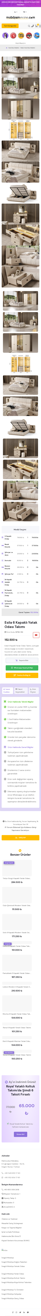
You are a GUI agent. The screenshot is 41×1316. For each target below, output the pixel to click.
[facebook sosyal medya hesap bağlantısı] (12, 1312)
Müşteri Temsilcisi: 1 (11, 1194)
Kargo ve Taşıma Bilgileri (12, 1228)
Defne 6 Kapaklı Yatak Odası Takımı (17, 946)
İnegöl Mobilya (8, 1258)
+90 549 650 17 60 (12, 1173)
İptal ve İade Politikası (10, 1232)
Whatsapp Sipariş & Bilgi (23, 668)
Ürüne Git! (20, 1134)
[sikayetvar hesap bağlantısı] (28, 1312)
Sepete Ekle (23, 660)
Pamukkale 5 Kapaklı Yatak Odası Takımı (19, 973)
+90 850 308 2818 (11, 1189)
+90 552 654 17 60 (12, 1177)
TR (24, 12)
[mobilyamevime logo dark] (21, 18)
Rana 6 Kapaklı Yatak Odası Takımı (17, 1027)
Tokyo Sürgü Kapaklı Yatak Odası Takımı (19, 878)
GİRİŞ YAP (22, 838)
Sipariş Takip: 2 (9, 1198)
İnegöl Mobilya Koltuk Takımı (13, 1278)
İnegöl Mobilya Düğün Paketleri (14, 1262)
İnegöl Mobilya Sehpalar (11, 1294)
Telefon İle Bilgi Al (23, 675)
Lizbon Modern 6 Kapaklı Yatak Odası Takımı (21, 987)
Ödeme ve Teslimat (9, 1219)
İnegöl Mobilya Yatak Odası (13, 1274)
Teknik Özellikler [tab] (6, 690)
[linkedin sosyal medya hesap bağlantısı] (24, 1312)
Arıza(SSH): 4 (9, 1207)
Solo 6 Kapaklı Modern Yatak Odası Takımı (20, 932)
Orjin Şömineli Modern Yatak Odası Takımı (20, 905)
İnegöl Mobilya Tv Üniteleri (13, 1290)
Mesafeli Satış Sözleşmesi (12, 1223)
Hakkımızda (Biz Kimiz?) (11, 1236)
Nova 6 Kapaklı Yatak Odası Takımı (17, 1055)
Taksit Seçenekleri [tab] (20, 690)
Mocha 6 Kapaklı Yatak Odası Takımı (17, 1014)
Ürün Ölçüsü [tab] (33, 690)
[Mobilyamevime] (6, 48)
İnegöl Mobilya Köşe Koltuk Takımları (16, 1282)
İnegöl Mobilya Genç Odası (13, 1298)
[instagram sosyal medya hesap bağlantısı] (16, 1312)
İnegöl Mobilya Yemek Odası (13, 1266)
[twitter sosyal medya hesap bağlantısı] (20, 1312)
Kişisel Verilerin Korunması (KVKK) (15, 1240)
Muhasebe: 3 (8, 1202)
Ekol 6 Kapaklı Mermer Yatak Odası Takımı (20, 1041)
